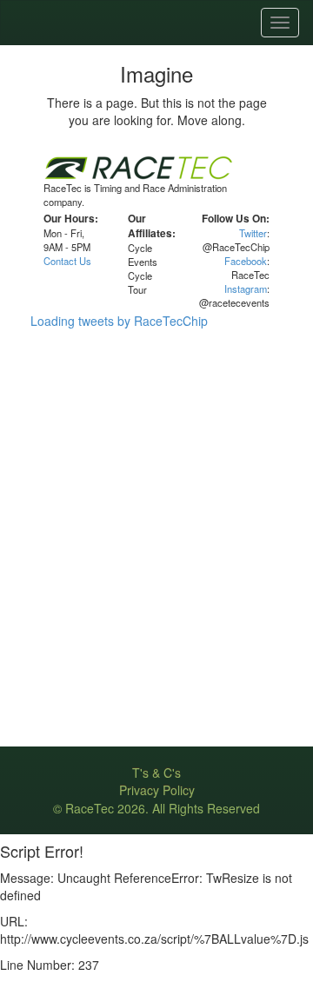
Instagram (245, 288)
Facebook (245, 261)
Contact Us (67, 261)
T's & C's (156, 772)
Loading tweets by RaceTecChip (119, 320)
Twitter (253, 233)
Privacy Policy (157, 790)
